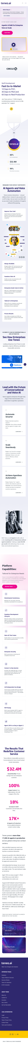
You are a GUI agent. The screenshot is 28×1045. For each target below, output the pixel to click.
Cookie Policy (5, 1022)
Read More (6, 15)
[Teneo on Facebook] (13, 1034)
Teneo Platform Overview (8, 977)
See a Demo (4, 1002)
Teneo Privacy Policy (7, 1020)
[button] (14, 44)
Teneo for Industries (6, 982)
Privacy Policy (5, 1017)
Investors (4, 1000)
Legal (3, 1015)
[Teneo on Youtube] (18, 1034)
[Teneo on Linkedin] (10, 1034)
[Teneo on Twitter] (15, 1034)
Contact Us (4, 997)
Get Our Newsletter (6, 1005)
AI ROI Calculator (6, 985)
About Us (4, 995)
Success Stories (6, 980)
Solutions (4, 975)
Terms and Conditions (7, 1025)
